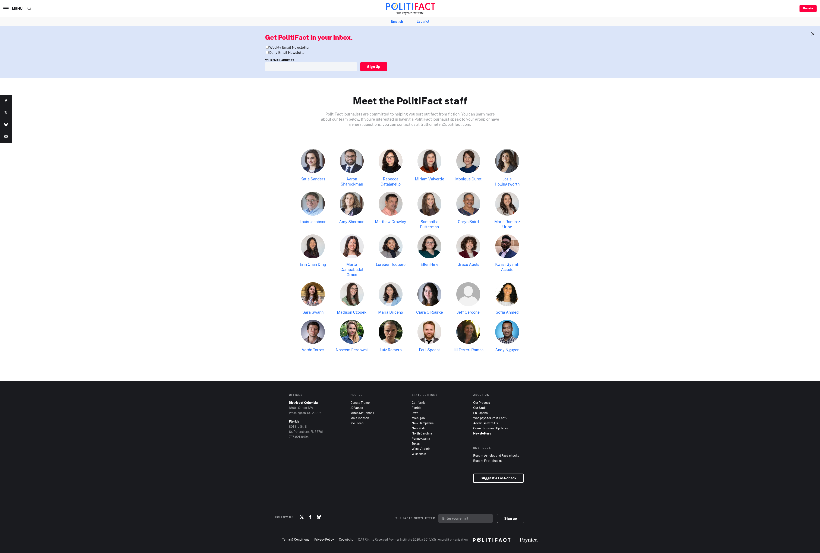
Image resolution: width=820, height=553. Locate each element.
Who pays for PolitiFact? (490, 418)
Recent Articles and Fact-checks (496, 455)
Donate (808, 8)
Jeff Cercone (468, 312)
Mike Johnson (359, 418)
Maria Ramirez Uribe (507, 224)
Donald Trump (360, 402)
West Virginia (421, 449)
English (397, 21)
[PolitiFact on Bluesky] (319, 517)
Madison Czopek (351, 312)
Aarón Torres (313, 349)
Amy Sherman (351, 221)
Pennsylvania (421, 438)
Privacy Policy (324, 539)
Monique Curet (468, 179)
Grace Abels (468, 264)
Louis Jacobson (313, 221)
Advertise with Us (485, 423)
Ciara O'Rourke (429, 312)
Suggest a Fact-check (498, 478)
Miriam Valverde (429, 179)
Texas (416, 443)
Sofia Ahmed (507, 312)
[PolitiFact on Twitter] (302, 517)
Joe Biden (356, 423)
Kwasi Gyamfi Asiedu (507, 267)
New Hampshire (423, 423)
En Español (481, 413)
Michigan (418, 418)
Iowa (415, 413)
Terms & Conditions (295, 539)
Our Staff (479, 408)
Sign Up (373, 66)
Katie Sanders (312, 179)
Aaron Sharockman (352, 181)
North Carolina (422, 433)
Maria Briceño (390, 312)
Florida (416, 408)
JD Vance (356, 408)
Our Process (481, 402)
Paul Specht (429, 349)
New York (418, 428)
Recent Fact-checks (487, 460)
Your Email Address (279, 60)
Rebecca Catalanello (391, 181)
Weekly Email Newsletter (289, 47)
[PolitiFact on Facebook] (310, 517)
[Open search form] (29, 8)
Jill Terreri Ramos (468, 349)
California (419, 402)
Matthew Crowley (390, 221)
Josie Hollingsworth (507, 181)
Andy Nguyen (507, 349)
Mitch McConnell (362, 413)
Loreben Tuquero (391, 264)
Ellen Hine (429, 264)
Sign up (510, 518)
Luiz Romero (391, 349)
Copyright (346, 539)
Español (423, 21)
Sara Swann (313, 312)
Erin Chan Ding (313, 264)
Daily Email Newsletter (287, 52)
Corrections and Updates (490, 428)
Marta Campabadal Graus (351, 269)
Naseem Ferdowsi (352, 349)
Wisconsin (419, 454)
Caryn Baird (468, 221)
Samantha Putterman (429, 224)
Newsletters (482, 433)
